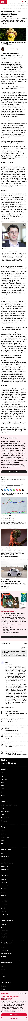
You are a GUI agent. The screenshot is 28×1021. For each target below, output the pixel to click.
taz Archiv (3, 956)
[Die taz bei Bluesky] (12, 764)
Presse (2, 843)
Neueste (21, 643)
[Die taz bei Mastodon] (9, 764)
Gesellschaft (4, 779)
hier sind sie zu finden (20, 655)
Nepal (2, 808)
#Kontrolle (3, 481)
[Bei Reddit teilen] (20, 490)
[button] (26, 2)
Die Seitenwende (5, 837)
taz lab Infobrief (4, 914)
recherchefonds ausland (7, 863)
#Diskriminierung (23, 479)
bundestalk (3, 879)
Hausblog (3, 834)
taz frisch (3, 908)
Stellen (2, 840)
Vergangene (4, 934)
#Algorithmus (3, 479)
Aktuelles (3, 831)
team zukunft (4, 905)
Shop (2, 973)
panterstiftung (4, 866)
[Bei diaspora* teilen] (17, 490)
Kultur (2, 782)
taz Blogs (3, 947)
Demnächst (3, 924)
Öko (2, 776)
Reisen (2, 966)
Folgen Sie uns (4, 763)
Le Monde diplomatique (6, 953)
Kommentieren (10, 485)
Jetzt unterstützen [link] (14, 472)
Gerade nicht (21, 993)
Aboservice (3, 989)
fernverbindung (4, 882)
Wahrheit (3, 795)
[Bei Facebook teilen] (11, 490)
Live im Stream (4, 930)
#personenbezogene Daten (13, 479)
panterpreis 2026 (5, 869)
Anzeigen (3, 976)
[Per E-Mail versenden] (2, 490)
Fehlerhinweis (17, 485)
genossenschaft (5, 856)
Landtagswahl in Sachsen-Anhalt (9, 805)
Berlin (2, 789)
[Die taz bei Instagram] (15, 764)
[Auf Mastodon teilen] (5, 490)
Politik (2, 773)
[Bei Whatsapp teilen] (14, 490)
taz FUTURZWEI (4, 950)
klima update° (4, 885)
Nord (2, 792)
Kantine (2, 970)
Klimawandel (4, 821)
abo (2, 853)
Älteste (25, 643)
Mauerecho (3, 888)
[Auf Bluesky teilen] (8, 490)
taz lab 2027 (4, 937)
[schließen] (26, 993)
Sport (2, 785)
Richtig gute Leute (5, 817)
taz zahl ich (3, 859)
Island (2, 814)
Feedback (3, 986)
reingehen (3, 895)
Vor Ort (2, 927)
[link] (8, 5)
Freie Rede (3, 892)
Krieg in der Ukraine (5, 811)
